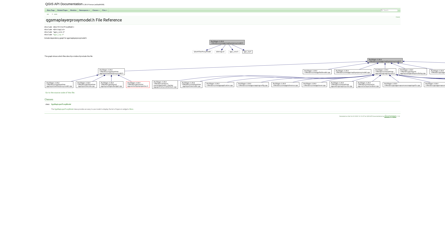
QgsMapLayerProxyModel (61, 104)
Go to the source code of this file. (60, 92)
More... (131, 109)
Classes (95, 10)
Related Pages (62, 10)
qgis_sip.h (58, 35)
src (48, 14)
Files (104, 10)
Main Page (51, 10)
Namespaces (83, 10)
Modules (73, 10)
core (55, 14)
